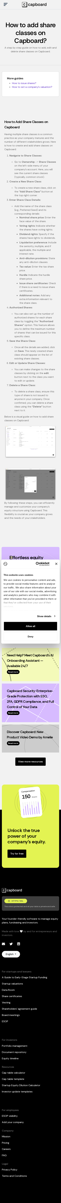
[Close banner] (56, 564)
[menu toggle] (5, 4)
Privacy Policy (9, 1169)
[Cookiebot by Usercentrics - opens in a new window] (37, 564)
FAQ (4, 1155)
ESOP (5, 1021)
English (10, 954)
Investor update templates (17, 1091)
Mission (6, 1136)
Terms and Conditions (14, 1176)
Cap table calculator (13, 1072)
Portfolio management (14, 1046)
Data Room (8, 990)
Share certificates (12, 996)
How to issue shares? (24, 83)
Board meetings (11, 1015)
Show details (44, 616)
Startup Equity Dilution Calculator (21, 1085)
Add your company (13, 1122)
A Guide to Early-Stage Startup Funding (24, 977)
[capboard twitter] (11, 944)
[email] (4, 944)
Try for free (16, 853)
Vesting (6, 1002)
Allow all (30, 626)
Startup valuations (12, 983)
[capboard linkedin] (18, 944)
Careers (6, 1149)
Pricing (5, 1142)
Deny (30, 636)
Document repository (14, 1052)
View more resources (30, 761)
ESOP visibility (10, 1116)
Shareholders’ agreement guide (19, 1008)
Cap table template (13, 1079)
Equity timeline (10, 1058)
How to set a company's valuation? (32, 87)
